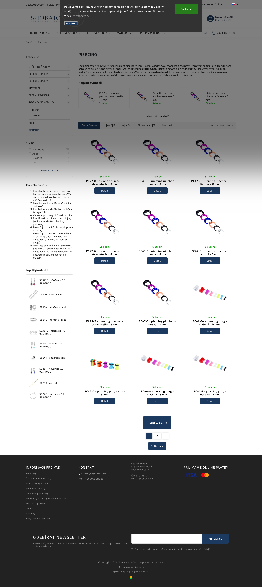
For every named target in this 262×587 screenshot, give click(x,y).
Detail (104, 190)
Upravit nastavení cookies (131, 567)
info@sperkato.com (95, 473)
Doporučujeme (89, 125)
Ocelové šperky (38, 73)
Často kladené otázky (210, 4)
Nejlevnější (109, 125)
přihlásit (65, 203)
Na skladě (50, 149)
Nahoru (159, 445)
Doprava (31, 508)
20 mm (36, 115)
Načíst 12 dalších (157, 422)
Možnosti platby (35, 503)
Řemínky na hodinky (41, 102)
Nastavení (71, 23)
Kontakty (31, 473)
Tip (50, 161)
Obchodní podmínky (37, 493)
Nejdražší (126, 125)
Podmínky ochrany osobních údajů (46, 498)
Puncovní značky (35, 488)
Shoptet (125, 571)
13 (165, 435)
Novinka (50, 157)
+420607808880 (94, 478)
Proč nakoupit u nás (37, 483)
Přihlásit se (215, 538)
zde (85, 15)
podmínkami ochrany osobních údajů (189, 549)
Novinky (30, 513)
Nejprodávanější (146, 125)
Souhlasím (186, 9)
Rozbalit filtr (49, 170)
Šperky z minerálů (40, 95)
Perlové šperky (38, 80)
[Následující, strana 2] (157, 436)
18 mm (36, 109)
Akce (32, 122)
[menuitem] (39, 33)
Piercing (34, 130)
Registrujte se (41, 190)
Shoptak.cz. (143, 571)
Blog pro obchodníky (38, 518)
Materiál (34, 88)
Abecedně (166, 125)
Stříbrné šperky (39, 66)
